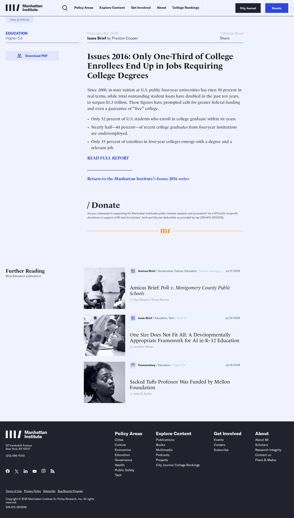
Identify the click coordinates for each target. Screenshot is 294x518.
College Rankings (185, 8)
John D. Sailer (143, 393)
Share (225, 38)
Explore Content (112, 8)
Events (219, 440)
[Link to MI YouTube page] (35, 471)
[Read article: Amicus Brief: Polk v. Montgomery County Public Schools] (104, 288)
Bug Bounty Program (70, 491)
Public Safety (124, 470)
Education (17, 33)
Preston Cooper (125, 38)
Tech (118, 475)
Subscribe (221, 450)
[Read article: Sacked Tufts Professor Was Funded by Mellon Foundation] (104, 382)
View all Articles (19, 19)
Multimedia (164, 450)
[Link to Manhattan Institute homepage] (26, 437)
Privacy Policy (32, 491)
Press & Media (265, 460)
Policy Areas (83, 8)
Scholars (261, 445)
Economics (123, 450)
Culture (120, 445)
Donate (105, 204)
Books (160, 445)
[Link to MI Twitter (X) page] (17, 471)
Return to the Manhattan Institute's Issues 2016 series (138, 178)
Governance (123, 460)
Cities (119, 440)
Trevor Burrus (160, 299)
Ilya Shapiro (142, 299)
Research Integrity (268, 450)
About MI (262, 440)
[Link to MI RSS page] (52, 472)
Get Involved (141, 8)
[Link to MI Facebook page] (8, 472)
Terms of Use (14, 491)
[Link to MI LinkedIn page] (26, 472)
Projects (162, 460)
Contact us (263, 455)
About (161, 8)
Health (119, 465)
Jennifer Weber (144, 346)
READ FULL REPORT (108, 157)
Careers (219, 445)
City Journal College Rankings (178, 465)
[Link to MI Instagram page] (43, 472)
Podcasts (163, 455)
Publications (165, 440)
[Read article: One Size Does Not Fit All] (104, 335)
